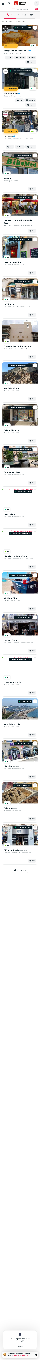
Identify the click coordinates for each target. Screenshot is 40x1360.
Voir (10, 57)
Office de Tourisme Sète (15, 850)
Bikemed (8, 178)
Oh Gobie (8, 136)
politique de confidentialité (20, 1356)
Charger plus (21, 870)
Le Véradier (9, 304)
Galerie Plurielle (11, 430)
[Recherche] (10, 3)
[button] (35, 28)
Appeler (32, 62)
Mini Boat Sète (10, 598)
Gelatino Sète (10, 808)
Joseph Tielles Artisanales (16, 50)
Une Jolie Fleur (11, 93)
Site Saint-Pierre (11, 388)
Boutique (22, 57)
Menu (33, 57)
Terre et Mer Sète (12, 472)
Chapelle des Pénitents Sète (17, 346)
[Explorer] (3, 3)
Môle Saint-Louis (12, 724)
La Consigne (9, 514)
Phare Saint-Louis (12, 682)
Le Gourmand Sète (12, 262)
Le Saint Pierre (10, 640)
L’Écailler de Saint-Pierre (15, 556)
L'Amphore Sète (11, 766)
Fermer (20, 1347)
